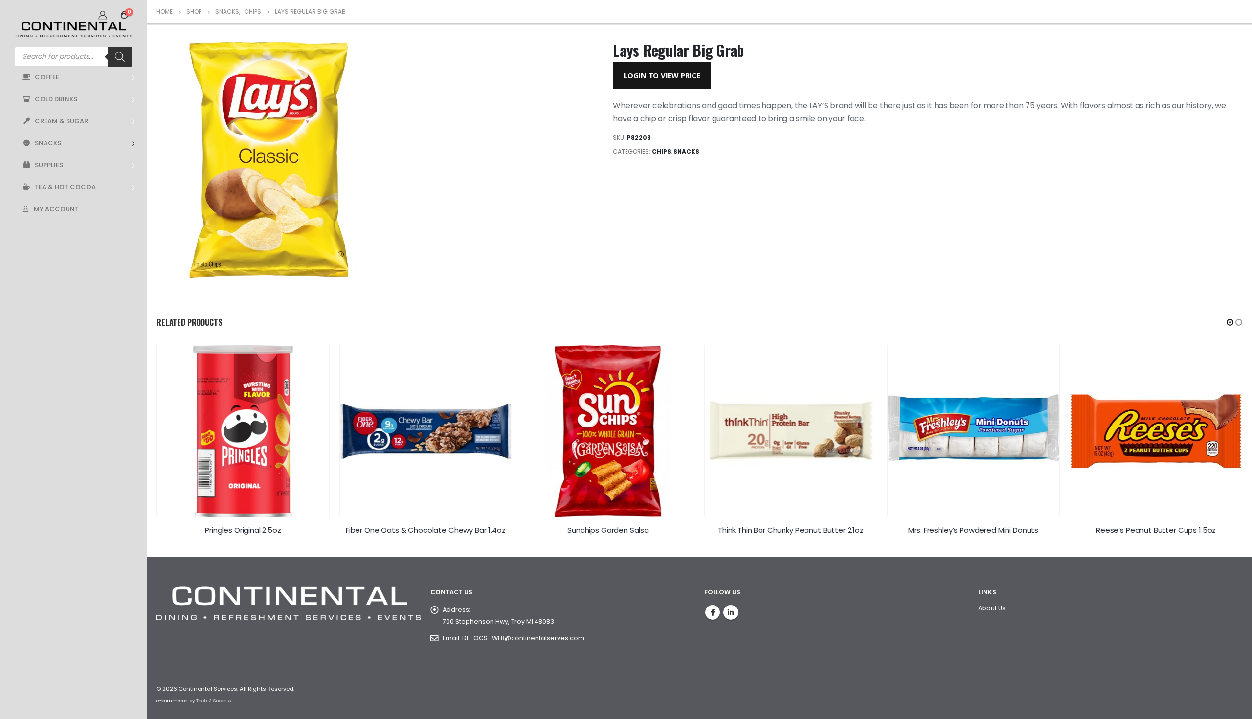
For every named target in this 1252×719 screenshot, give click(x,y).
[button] (1230, 322)
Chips (661, 151)
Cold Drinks (56, 99)
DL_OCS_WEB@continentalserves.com (523, 638)
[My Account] (103, 15)
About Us (992, 608)
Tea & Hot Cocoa (65, 187)
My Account (56, 209)
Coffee (47, 77)
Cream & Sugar (61, 121)
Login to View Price (662, 75)
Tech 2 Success (213, 700)
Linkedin (730, 612)
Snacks (48, 143)
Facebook (712, 612)
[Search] (120, 57)
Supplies (49, 165)
